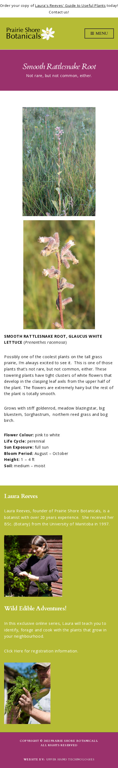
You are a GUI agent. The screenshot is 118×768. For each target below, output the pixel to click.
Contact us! (59, 12)
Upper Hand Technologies (70, 759)
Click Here (13, 651)
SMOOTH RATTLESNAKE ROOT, (36, 336)
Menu (101, 33)
